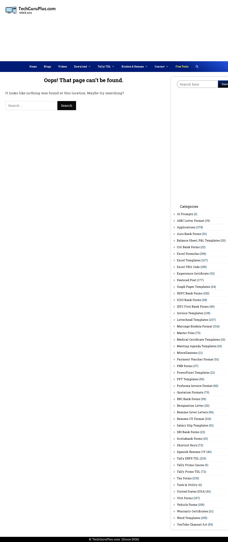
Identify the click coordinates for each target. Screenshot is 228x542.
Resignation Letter (190, 405)
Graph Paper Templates (193, 286)
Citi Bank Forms (188, 247)
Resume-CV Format (190, 419)
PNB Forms (185, 366)
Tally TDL (104, 66)
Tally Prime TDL (188, 471)
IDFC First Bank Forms (193, 306)
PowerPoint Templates (193, 372)
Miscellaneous (187, 353)
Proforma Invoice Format (195, 386)
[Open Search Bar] (197, 66)
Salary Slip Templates (192, 425)
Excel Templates (189, 260)
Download (80, 66)
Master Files (186, 333)
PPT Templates (187, 379)
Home (33, 66)
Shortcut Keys (187, 445)
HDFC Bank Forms (189, 293)
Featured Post (186, 280)
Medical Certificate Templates (198, 339)
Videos (62, 66)
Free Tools (181, 66)
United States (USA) (191, 491)
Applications (186, 227)
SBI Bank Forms (188, 432)
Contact (160, 66)
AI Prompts (185, 214)
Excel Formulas (188, 253)
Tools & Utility (187, 485)
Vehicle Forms (187, 504)
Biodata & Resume (132, 66)
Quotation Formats (190, 392)
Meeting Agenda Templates (196, 346)
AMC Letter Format (190, 220)
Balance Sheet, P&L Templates (198, 240)
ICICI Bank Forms (189, 300)
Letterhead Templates (192, 320)
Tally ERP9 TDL (188, 458)
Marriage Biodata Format (194, 326)
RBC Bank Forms (188, 399)
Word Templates (188, 518)
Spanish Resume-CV (191, 452)
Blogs (47, 66)
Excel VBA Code (188, 267)
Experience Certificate (193, 273)
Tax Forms (184, 478)
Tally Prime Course (190, 465)
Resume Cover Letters (192, 412)
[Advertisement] (171, 30)
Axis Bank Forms (189, 234)
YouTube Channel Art (192, 524)
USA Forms (185, 498)
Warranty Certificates (192, 511)
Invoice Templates (190, 313)
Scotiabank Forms (189, 438)
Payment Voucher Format (195, 359)
